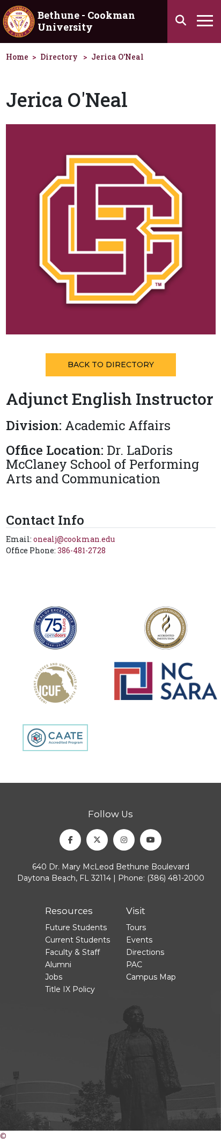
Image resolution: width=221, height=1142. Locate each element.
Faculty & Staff (72, 952)
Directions (145, 952)
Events (139, 940)
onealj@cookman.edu (74, 539)
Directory (59, 57)
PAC (134, 964)
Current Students (77, 940)
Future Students (76, 927)
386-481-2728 (81, 550)
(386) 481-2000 (175, 878)
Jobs (53, 977)
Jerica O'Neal (117, 57)
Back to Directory (111, 364)
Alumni (58, 964)
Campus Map (151, 977)
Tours (136, 927)
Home (17, 57)
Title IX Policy (70, 989)
